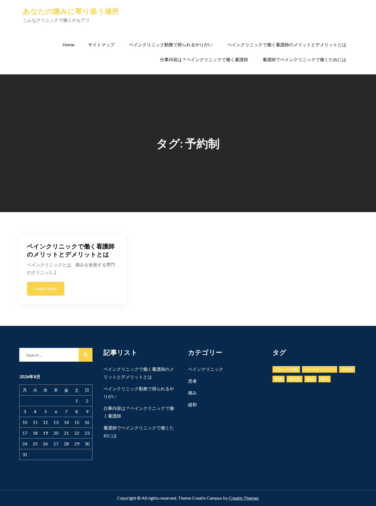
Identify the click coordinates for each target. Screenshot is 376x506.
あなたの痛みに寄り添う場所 (71, 11)
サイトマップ (101, 44)
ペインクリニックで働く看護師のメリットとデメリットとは (286, 44)
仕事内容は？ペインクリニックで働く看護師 (204, 59)
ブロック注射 (286, 369)
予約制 (347, 369)
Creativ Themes (244, 497)
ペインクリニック (205, 369)
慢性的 (294, 379)
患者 (192, 380)
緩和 (192, 404)
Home (68, 44)
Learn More (46, 288)
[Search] (85, 355)
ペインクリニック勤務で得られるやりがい (171, 44)
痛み (192, 392)
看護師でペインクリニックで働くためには (304, 59)
